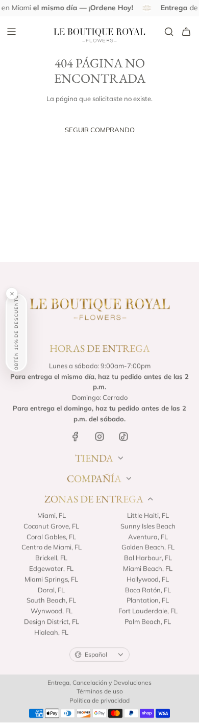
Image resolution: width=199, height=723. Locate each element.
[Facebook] (75, 436)
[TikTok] (123, 436)
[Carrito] (186, 31)
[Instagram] (99, 436)
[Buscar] (169, 31)
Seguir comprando (100, 130)
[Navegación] (11, 31)
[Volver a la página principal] (99, 308)
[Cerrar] (12, 293)
